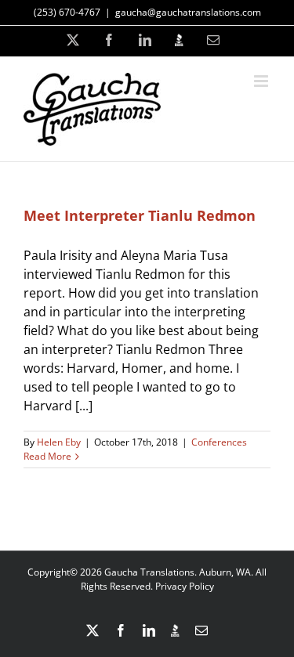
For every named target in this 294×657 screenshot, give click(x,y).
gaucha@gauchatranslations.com (188, 12)
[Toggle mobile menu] (262, 81)
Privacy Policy (184, 586)
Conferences (219, 442)
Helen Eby (59, 442)
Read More (47, 456)
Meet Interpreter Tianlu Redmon (140, 215)
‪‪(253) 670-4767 (67, 12)
